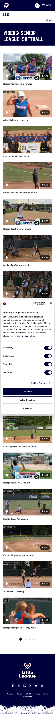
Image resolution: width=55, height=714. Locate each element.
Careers (10, 694)
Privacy (37, 694)
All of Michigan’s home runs (16, 120)
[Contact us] (42, 686)
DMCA (28, 694)
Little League (37, 703)
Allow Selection (27, 400)
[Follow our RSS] (24, 686)
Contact (19, 694)
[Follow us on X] (30, 686)
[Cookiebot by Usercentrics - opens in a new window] (34, 303)
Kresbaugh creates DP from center (20, 446)
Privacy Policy (28, 336)
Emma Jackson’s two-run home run (20, 192)
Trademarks (27, 696)
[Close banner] (51, 303)
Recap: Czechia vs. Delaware (17, 229)
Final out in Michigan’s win (16, 156)
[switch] (48, 356)
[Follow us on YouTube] (36, 686)
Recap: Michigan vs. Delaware (17, 84)
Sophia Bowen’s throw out (15, 519)
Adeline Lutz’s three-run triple (17, 265)
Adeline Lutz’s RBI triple (14, 591)
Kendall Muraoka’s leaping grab (18, 555)
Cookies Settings (38, 383)
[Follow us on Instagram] (19, 686)
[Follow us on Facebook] (13, 686)
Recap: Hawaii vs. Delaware (16, 482)
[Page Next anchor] (34, 639)
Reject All (27, 408)
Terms (45, 694)
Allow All (27, 391)
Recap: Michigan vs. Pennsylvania (19, 627)
